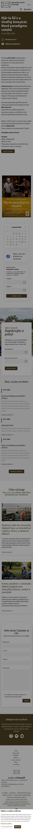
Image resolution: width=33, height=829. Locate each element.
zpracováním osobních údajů (13, 696)
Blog (15, 762)
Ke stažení (5, 793)
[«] (8, 227)
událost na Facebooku (12, 44)
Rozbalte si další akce (7, 414)
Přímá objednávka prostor (24, 793)
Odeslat (26, 701)
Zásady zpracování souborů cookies (16, 797)
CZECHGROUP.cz (5, 786)
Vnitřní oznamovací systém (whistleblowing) (16, 802)
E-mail (5, 650)
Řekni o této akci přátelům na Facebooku (19, 256)
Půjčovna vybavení (7, 795)
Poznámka (6, 668)
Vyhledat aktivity (16, 296)
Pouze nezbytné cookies (6, 826)
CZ (28, 5)
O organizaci (12, 793)
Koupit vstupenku (8, 151)
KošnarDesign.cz (13, 784)
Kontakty (16, 764)
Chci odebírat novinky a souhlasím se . (15, 695)
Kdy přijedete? (9, 349)
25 (22, 242)
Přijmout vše (17, 826)
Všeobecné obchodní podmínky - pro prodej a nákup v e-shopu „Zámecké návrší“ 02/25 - (16, 804)
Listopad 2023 (16, 227)
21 (10, 242)
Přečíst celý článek (7, 552)
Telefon (5, 659)
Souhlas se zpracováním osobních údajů (16, 799)
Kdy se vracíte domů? (11, 358)
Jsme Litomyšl (15, 760)
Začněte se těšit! (11, 368)
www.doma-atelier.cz (8, 112)
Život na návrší (18, 519)
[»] (25, 227)
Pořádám (16, 755)
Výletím (15, 758)
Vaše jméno (6, 642)
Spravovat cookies (6, 823)
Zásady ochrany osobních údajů (22, 795)
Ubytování (15, 753)
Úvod (16, 751)
